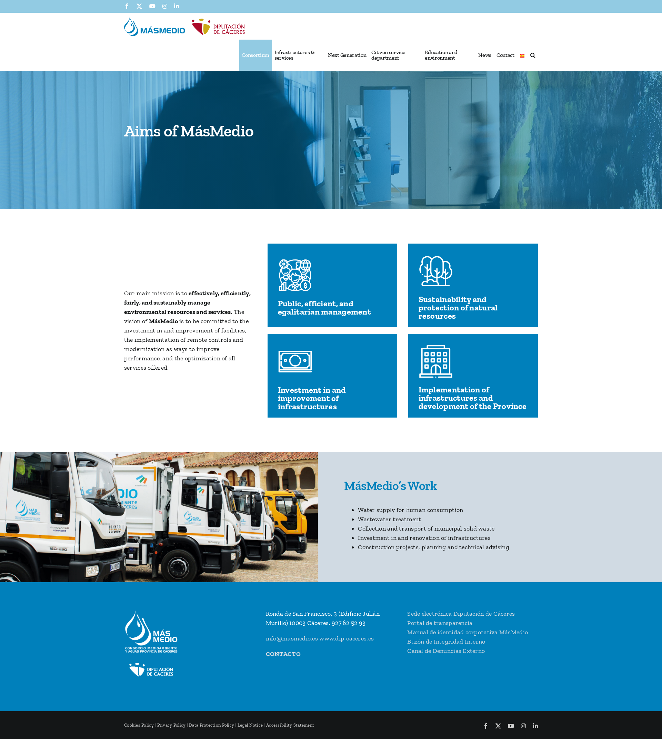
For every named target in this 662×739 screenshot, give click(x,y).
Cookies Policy (139, 725)
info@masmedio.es (292, 638)
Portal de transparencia (439, 623)
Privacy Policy (171, 725)
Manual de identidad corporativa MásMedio (467, 632)
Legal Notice (250, 725)
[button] (533, 55)
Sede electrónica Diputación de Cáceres (461, 613)
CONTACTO (283, 654)
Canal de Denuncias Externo (446, 651)
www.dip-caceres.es (346, 638)
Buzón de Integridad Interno (446, 641)
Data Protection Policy (211, 725)
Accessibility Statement (290, 725)
